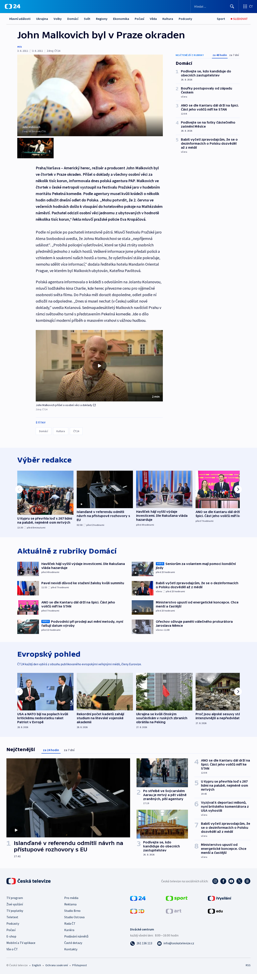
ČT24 (76, 431)
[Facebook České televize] (223, 881)
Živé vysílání (14, 904)
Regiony (101, 19)
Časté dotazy (73, 943)
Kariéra (69, 930)
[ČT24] (12, 6)
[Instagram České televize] (215, 881)
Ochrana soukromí (56, 965)
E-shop (11, 936)
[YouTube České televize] (231, 881)
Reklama (70, 904)
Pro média (71, 898)
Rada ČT (69, 923)
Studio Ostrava (74, 917)
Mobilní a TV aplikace (20, 943)
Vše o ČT (12, 949)
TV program (14, 898)
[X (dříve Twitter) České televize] (239, 881)
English (36, 965)
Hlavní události (20, 19)
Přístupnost (79, 965)
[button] (99, 365)
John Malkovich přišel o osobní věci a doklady (64, 405)
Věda (153, 19)
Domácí (72, 19)
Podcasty (185, 19)
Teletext (12, 917)
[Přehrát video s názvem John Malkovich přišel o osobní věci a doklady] (99, 366)
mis (19, 46)
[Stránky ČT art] (173, 911)
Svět (87, 19)
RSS (248, 965)
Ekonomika (121, 19)
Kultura (167, 19)
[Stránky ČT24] (138, 898)
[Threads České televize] (247, 881)
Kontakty (70, 949)
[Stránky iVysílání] (219, 898)
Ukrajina (42, 19)
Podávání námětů (76, 936)
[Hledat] (232, 6)
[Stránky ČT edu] (215, 911)
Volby (58, 19)
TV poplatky (14, 911)
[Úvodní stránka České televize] (28, 881)
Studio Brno (72, 911)
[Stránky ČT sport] (177, 898)
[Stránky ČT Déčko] (137, 911)
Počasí (139, 19)
